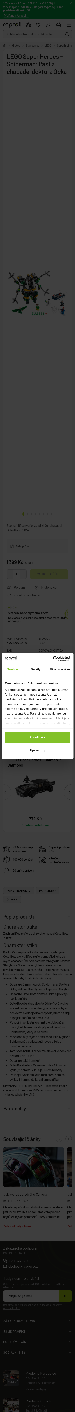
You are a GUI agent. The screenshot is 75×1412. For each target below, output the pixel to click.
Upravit (35, 750)
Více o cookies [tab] (60, 669)
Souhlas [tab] (13, 669)
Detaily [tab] (36, 669)
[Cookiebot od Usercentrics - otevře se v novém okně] (53, 658)
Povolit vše (37, 737)
